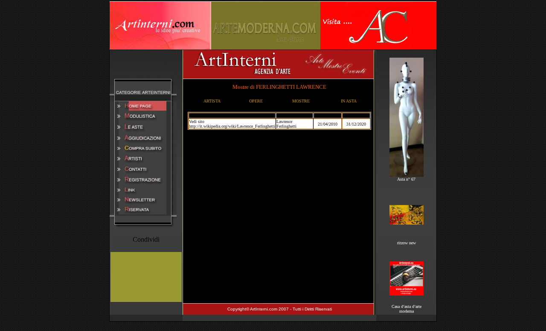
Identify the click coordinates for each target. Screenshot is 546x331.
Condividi (146, 239)
